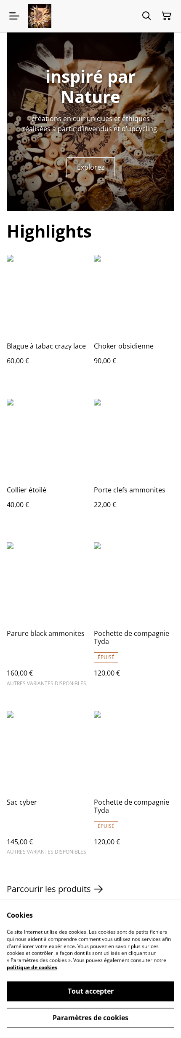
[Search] (146, 16)
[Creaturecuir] (39, 16)
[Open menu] (14, 16)
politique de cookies (32, 967)
